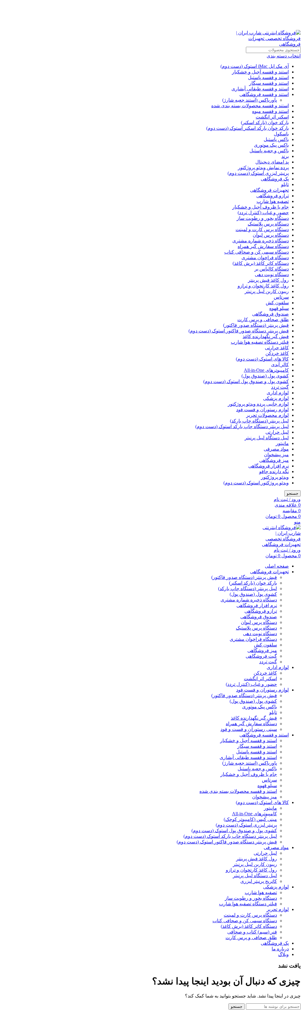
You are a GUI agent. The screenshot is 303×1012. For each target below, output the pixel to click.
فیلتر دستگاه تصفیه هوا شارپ (260, 342)
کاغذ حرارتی (277, 347)
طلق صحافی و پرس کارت (263, 319)
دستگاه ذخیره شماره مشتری (260, 240)
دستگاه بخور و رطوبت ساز (263, 218)
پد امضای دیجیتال (272, 161)
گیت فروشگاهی (261, 656)
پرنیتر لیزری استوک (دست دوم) (258, 173)
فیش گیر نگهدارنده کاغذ (266, 336)
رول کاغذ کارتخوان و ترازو (263, 285)
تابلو (285, 184)
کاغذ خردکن (277, 353)
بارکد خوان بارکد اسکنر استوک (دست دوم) (247, 128)
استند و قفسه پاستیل (268, 77)
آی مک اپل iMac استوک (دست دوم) (254, 66)
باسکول (281, 133)
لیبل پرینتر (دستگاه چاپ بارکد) (259, 420)
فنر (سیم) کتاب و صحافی (252, 931)
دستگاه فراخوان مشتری (265, 257)
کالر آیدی (280, 364)
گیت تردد (280, 387)
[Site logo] (264, 44)
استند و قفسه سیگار (269, 83)
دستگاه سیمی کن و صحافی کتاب (256, 251)
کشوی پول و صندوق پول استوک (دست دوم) (246, 381)
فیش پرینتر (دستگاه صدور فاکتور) (256, 325)
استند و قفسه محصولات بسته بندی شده (250, 105)
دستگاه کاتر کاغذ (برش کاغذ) (261, 263)
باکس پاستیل (276, 139)
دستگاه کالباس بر (271, 268)
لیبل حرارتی (277, 432)
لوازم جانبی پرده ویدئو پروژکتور (258, 403)
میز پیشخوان (276, 454)
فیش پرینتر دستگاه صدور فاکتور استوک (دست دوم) (238, 330)
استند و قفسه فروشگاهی (264, 94)
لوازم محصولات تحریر (267, 415)
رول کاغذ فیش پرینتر (268, 280)
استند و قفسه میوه (270, 111)
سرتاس (281, 297)
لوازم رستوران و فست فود (262, 409)
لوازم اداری (278, 392)
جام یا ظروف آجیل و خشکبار (260, 206)
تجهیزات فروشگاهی (269, 190)
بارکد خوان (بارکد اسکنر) (265, 122)
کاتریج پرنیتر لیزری (258, 881)
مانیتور (282, 443)
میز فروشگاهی (274, 460)
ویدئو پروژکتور (275, 477)
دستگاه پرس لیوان (271, 235)
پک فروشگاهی (275, 178)
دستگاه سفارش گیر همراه (263, 246)
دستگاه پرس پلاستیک (268, 223)
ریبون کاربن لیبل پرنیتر (267, 291)
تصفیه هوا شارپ (273, 201)
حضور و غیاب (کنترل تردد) (263, 212)
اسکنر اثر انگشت (272, 116)
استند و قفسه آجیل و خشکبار (260, 71)
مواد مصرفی (276, 448)
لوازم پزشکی (276, 398)
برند (285, 156)
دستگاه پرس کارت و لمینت (262, 229)
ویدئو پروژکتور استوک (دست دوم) (256, 482)
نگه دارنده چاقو (274, 471)
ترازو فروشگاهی (272, 195)
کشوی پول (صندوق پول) (265, 375)
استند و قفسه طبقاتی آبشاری (260, 88)
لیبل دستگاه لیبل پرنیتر (267, 437)
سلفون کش (277, 302)
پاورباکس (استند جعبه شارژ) (249, 100)
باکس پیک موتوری (271, 145)
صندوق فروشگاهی (270, 313)
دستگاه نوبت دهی (272, 274)
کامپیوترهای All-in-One (266, 370)
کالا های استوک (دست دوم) (262, 358)
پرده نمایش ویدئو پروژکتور (263, 167)
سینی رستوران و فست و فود (248, 729)
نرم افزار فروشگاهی (268, 465)
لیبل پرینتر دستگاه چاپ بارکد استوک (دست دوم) (242, 426)
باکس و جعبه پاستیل (269, 150)
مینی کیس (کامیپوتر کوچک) (250, 819)
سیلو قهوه (279, 308)
